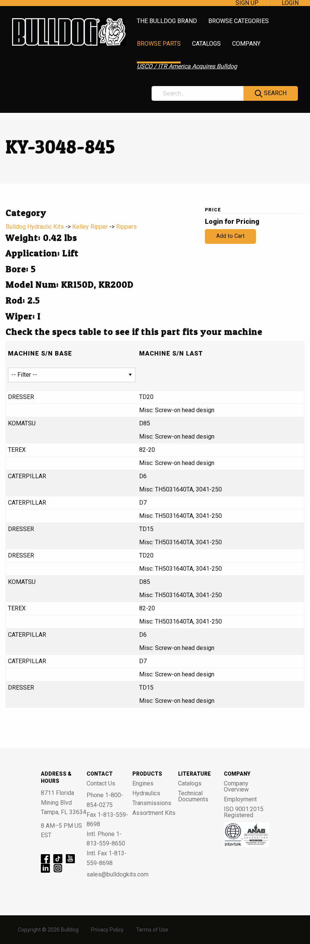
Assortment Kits (153, 813)
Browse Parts (159, 44)
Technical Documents (193, 796)
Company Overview (236, 787)
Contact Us (101, 784)
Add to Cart (230, 236)
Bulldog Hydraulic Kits (35, 226)
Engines (142, 784)
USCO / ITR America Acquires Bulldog (187, 66)
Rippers (126, 226)
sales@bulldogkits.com (109, 875)
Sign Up (247, 3)
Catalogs (206, 44)
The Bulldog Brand (167, 21)
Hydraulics (146, 793)
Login (290, 3)
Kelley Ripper (90, 226)
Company (246, 44)
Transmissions (151, 803)
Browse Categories (238, 21)
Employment (240, 799)
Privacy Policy (107, 930)
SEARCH (274, 93)
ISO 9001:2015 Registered (244, 812)
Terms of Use (152, 930)
